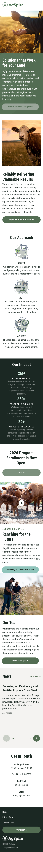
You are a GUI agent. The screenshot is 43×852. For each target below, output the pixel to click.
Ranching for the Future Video (20, 569)
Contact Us (21, 830)
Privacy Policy (8, 817)
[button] (21, 503)
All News (34, 676)
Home (4, 812)
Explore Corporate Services (21, 219)
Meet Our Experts (20, 660)
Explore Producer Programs (20, 106)
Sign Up (21, 472)
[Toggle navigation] (37, 5)
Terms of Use (8, 822)
